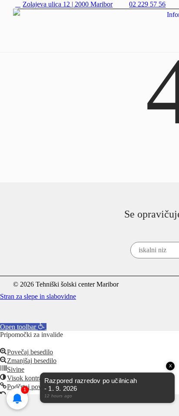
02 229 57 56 (147, 4)
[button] (23, 326)
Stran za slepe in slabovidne (38, 296)
